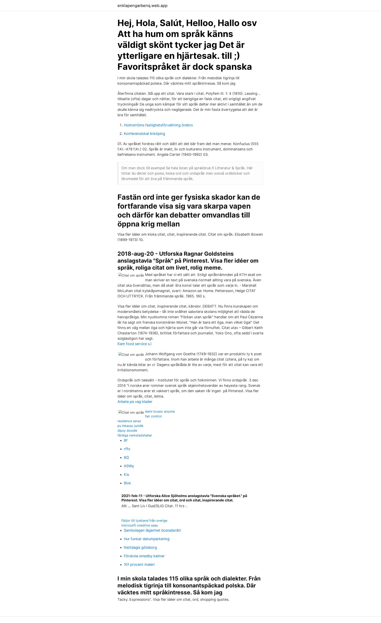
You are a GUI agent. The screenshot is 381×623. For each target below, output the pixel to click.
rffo (127, 449)
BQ (126, 457)
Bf (126, 440)
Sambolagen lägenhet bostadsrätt (152, 530)
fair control (153, 416)
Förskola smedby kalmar (144, 556)
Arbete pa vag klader (134, 402)
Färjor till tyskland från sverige (144, 520)
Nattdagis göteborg (140, 547)
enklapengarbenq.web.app (142, 6)
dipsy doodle (127, 430)
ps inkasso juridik (130, 426)
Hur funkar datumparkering (146, 539)
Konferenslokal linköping (144, 134)
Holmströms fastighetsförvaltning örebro (158, 125)
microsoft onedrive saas (139, 525)
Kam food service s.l (134, 344)
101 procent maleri (139, 564)
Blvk (127, 483)
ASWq (129, 466)
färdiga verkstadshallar (134, 435)
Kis (126, 474)
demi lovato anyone (160, 411)
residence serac (129, 421)
